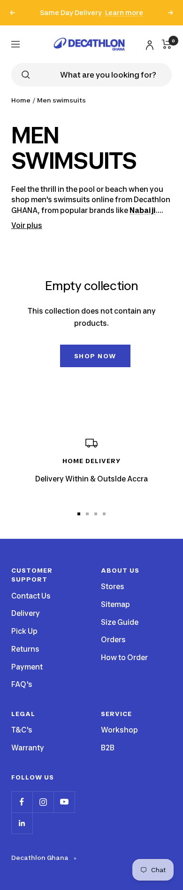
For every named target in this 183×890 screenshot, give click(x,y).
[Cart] (167, 44)
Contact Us (31, 595)
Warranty (27, 747)
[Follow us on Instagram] (42, 801)
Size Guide (119, 622)
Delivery (25, 613)
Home (20, 100)
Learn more (124, 12)
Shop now (95, 356)
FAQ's (21, 684)
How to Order (124, 657)
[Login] (148, 43)
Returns (25, 649)
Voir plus (26, 225)
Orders (113, 639)
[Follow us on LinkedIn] (21, 823)
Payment (27, 666)
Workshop (119, 729)
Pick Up (24, 631)
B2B (107, 747)
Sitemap (115, 604)
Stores (112, 586)
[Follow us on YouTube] (64, 801)
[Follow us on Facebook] (21, 801)
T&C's (21, 729)
